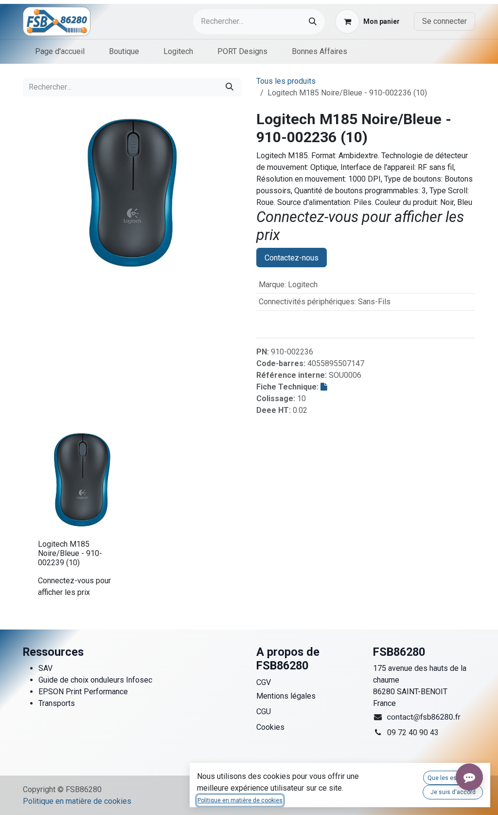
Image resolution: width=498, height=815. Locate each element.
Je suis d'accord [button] (453, 792)
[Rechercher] (313, 21)
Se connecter (444, 21)
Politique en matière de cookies (77, 801)
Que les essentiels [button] (453, 778)
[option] (249, 517)
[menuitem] (60, 51)
